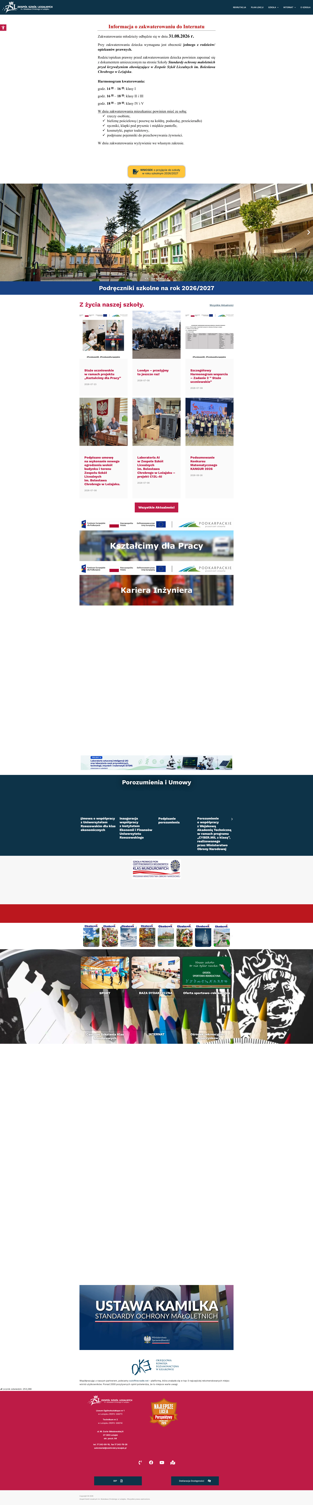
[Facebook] (151, 1462)
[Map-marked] (172, 1462)
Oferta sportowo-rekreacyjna (206, 993)
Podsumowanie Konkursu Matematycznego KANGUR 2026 (203, 463)
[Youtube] (161, 1462)
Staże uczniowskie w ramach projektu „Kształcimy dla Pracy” (102, 374)
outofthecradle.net (139, 1380)
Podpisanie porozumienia (91, 820)
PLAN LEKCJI (257, 7)
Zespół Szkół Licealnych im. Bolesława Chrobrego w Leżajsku (102, 1499)
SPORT (104, 993)
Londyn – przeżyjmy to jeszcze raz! (152, 372)
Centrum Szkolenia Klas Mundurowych (105, 1036)
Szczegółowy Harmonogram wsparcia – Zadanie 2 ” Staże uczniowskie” (209, 376)
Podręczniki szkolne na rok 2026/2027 (156, 288)
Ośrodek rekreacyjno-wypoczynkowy (207, 1036)
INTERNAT (288, 7)
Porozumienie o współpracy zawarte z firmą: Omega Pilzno (175, 825)
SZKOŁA (272, 7)
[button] (3, 27)
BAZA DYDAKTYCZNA (155, 993)
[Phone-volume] (140, 1462)
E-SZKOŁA (306, 7)
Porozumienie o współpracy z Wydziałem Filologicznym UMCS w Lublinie (213, 836)
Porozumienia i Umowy (156, 782)
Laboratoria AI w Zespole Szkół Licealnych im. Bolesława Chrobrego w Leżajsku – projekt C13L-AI (156, 467)
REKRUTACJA (239, 7)
